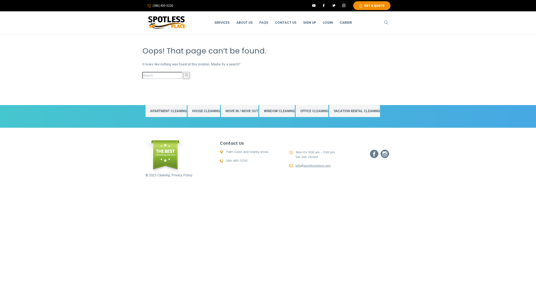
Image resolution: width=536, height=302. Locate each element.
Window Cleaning (279, 111)
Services (222, 22)
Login (328, 22)
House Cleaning (206, 111)
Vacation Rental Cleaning (357, 111)
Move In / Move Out (241, 111)
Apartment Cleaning (168, 111)
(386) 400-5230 (163, 5)
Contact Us (285, 22)
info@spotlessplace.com (313, 165)
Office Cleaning (314, 111)
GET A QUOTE (374, 6)
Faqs (263, 22)
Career (346, 22)
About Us (244, 22)
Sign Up (309, 22)
